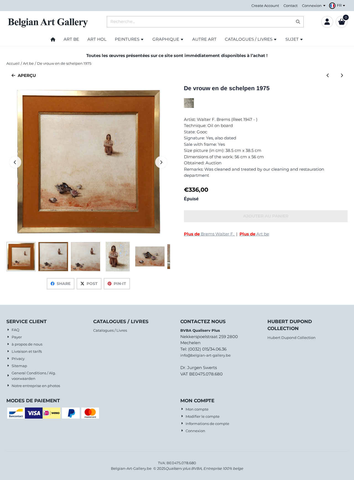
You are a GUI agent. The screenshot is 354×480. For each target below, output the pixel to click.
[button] (338, 5)
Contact (290, 5)
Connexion (312, 5)
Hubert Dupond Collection (291, 337)
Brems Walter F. (209, 234)
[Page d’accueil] (52, 39)
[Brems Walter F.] (189, 106)
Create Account (265, 5)
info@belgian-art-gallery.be (205, 355)
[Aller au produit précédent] (328, 76)
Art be (254, 234)
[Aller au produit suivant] (342, 76)
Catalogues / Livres (110, 330)
